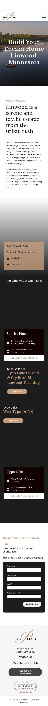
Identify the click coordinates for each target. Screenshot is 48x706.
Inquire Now (17, 391)
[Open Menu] (44, 16)
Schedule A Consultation (23, 358)
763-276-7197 (25, 657)
